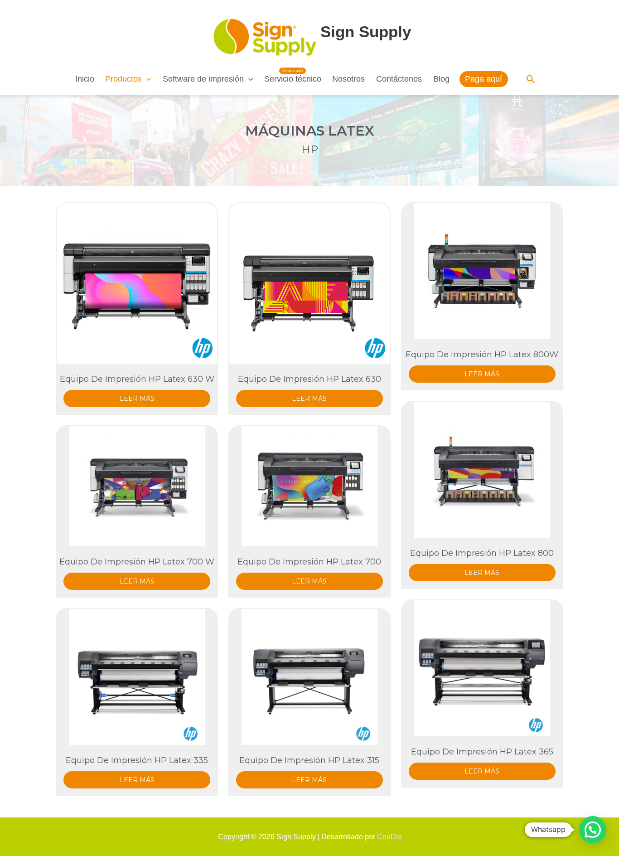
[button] (146, 79)
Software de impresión (203, 78)
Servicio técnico (292, 78)
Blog (441, 78)
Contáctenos (399, 78)
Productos (123, 78)
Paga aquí (483, 78)
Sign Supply (365, 31)
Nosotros (348, 78)
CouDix (389, 837)
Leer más (137, 398)
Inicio (84, 78)
